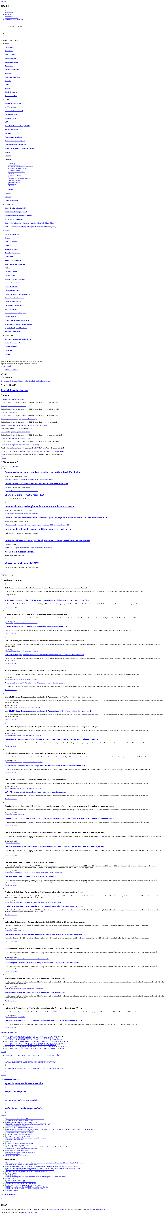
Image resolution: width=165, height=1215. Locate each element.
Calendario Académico (11, 370)
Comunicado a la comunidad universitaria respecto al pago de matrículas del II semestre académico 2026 (56, 517)
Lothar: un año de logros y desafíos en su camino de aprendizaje (20, 445)
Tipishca (7, 354)
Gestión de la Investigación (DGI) (15, 208)
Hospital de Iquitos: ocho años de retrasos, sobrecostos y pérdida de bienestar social (26, 425)
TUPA (7, 84)
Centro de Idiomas (11, 242)
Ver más (3, 458)
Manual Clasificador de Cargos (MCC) (17, 126)
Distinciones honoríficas (12, 77)
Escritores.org (25, 381)
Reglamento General (11, 118)
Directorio (8, 73)
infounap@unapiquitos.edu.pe (97, 1209)
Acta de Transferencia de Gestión (15, 144)
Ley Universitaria (10, 107)
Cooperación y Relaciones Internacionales (18, 324)
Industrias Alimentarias (15, 177)
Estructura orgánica (11, 62)
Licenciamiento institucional (14, 111)
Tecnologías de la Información (14, 298)
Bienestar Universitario (12, 283)
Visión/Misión (9, 51)
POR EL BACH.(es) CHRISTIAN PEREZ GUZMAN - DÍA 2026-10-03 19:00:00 (30, 1038)
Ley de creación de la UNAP (14, 103)
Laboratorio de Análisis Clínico (15, 264)
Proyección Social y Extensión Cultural (17, 294)
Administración (10, 275)
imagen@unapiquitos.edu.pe (57, 1209)
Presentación (9, 47)
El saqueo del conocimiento (9, 412)
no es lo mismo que (23, 1108)
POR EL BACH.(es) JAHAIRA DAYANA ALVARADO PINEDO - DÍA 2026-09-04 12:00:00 (34, 1043)
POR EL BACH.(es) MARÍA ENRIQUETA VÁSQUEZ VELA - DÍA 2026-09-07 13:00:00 (33, 1048)
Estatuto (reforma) (11, 114)
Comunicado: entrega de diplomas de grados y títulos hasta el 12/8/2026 (39, 506)
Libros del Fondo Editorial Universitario (18, 339)
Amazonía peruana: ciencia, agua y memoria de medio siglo (19, 419)
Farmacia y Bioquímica (15, 175)
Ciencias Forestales (14, 170)
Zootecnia (11, 185)
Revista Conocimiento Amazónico (15, 343)
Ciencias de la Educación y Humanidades (20, 166)
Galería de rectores (11, 92)
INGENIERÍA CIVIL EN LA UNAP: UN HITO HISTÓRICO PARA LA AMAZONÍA (32, 1055)
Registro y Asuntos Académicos (15, 279)
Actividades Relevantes (10, 576)
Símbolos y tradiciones (12, 69)
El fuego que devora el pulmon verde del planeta (15, 438)
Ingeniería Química (14, 180)
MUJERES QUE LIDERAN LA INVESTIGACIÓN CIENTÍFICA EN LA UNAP (30, 1062)
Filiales (10, 189)
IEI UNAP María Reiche (13, 260)
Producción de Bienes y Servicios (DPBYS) (18, 215)
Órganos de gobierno (11, 129)
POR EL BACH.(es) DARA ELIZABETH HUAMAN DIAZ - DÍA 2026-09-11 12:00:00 (32, 1040)
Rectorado (8, 133)
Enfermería (11, 173)
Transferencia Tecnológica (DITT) (16, 212)
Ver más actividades (11, 607)
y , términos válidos (22, 1100)
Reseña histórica (10, 54)
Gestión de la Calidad (11, 287)
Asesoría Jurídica (10, 317)
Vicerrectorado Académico (13, 137)
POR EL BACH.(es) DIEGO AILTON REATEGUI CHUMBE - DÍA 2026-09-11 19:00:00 (33, 1036)
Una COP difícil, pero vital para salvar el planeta (15, 432)
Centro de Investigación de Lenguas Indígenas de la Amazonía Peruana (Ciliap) (30, 227)
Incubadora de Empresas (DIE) (15, 219)
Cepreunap (8, 245)
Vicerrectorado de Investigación (15, 141)
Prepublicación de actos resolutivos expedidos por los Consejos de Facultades (42, 472)
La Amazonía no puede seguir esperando (13, 399)
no (15, 1091)
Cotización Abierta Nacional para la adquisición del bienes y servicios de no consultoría (47, 540)
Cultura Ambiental (11, 346)
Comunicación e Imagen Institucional (17, 320)
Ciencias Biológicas (14, 165)
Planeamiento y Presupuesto (14, 305)
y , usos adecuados (24, 1083)
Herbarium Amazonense (12, 253)
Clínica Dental (9, 257)
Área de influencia (10, 58)
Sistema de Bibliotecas (12, 234)
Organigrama (9, 66)
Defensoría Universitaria (12, 331)
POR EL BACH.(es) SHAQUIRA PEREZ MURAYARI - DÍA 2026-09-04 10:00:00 (30, 1045)
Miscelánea (8, 350)
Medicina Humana (14, 182)
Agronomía (11, 163)
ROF (6, 122)
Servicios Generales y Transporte (15, 313)
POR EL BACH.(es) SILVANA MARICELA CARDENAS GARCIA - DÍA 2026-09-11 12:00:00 (35, 1041)
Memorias (8, 81)
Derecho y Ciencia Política (16, 172)
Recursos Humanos (11, 309)
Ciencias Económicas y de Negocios (19, 168)
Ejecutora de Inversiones (13, 302)
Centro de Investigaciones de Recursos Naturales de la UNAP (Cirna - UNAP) (30, 223)
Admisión (8, 156)
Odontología (12, 184)
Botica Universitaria (11, 249)
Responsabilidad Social (12, 290)
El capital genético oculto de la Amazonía (13, 406)
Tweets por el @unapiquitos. (9, 466)
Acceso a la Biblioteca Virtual (19, 551)
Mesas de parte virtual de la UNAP (22, 563)
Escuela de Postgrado (11, 200)
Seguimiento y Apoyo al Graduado (16, 328)
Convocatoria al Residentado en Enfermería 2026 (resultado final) (37, 483)
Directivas (8, 88)
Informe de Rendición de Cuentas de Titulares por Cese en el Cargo (38, 529)
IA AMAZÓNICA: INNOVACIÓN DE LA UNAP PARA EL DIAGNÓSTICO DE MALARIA (34, 1069)
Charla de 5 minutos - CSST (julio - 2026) (25, 495)
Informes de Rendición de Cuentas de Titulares (20, 148)
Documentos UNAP (11, 96)
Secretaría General (11, 271)
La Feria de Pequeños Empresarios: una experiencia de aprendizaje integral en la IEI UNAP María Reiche (32, 451)
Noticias (5, 468)
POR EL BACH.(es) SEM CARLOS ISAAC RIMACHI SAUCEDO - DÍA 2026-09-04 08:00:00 (34, 1046)
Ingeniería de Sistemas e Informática (19, 178)
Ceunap (7, 238)
